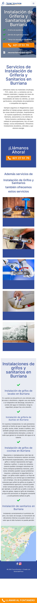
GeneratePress (18, 571)
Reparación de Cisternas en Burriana (17, 316)
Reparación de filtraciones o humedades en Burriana (17, 347)
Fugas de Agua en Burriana (16, 283)
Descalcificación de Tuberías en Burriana (17, 253)
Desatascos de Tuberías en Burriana (17, 222)
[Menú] (33, 3)
